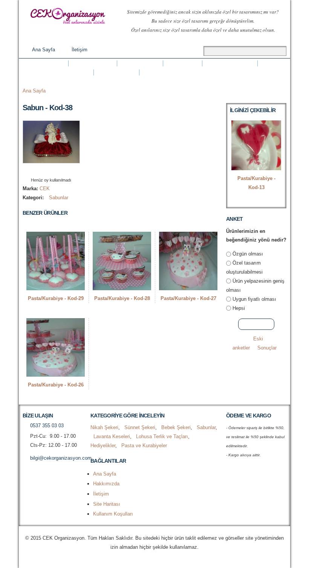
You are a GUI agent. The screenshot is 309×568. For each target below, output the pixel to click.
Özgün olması (248, 254)
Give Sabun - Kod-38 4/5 (57, 170)
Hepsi (239, 308)
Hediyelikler (116, 72)
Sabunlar (183, 63)
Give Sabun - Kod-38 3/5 (51, 170)
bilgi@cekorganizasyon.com (61, 458)
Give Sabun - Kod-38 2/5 (44, 170)
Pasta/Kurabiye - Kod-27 (188, 298)
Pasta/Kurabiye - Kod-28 (122, 298)
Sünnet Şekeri (92, 63)
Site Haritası (106, 504)
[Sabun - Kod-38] (51, 159)
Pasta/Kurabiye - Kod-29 (56, 298)
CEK (45, 188)
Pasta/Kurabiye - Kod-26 (56, 385)
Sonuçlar (267, 348)
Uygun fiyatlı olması (254, 299)
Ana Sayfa (43, 49)
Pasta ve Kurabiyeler (171, 72)
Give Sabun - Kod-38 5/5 (64, 170)
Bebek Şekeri (140, 63)
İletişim (79, 49)
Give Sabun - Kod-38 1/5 (38, 170)
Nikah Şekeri (45, 63)
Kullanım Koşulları (113, 514)
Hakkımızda (106, 483)
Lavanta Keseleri (230, 63)
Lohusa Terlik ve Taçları (58, 72)
